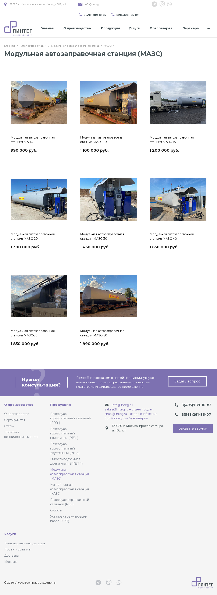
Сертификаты (14, 420)
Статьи (9, 426)
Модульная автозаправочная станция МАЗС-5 (33, 140)
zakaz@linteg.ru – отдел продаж (129, 409)
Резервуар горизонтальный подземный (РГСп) (64, 433)
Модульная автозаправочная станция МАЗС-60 (102, 333)
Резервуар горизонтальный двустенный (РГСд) (64, 448)
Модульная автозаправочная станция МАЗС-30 (102, 236)
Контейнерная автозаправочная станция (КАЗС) (69, 489)
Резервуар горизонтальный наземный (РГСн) (70, 418)
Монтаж (10, 562)
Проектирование (17, 549)
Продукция (60, 405)
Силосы (56, 510)
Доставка (11, 555)
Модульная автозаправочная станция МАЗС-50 (33, 333)
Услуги (10, 534)
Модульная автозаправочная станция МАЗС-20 (33, 236)
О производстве (18, 405)
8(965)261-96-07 (127, 15)
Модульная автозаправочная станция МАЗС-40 (172, 236)
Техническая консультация (24, 543)
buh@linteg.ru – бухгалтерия (126, 418)
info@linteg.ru (93, 4)
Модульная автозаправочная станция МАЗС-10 (102, 140)
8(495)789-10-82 (94, 15)
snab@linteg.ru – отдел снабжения (131, 414)
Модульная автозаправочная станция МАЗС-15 (172, 140)
